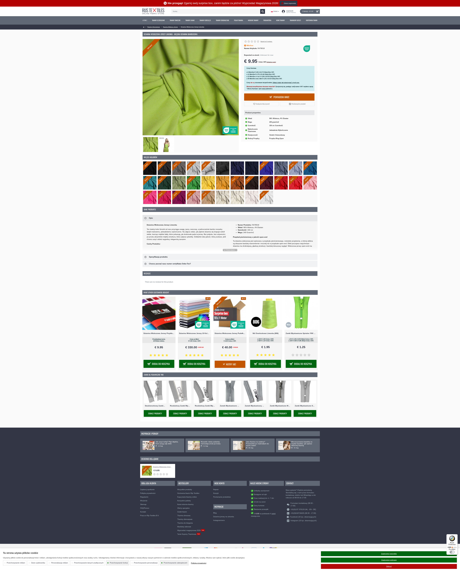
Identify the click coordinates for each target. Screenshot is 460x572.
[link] (145, 20)
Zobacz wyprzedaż (290, 3)
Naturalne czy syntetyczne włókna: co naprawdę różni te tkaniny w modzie (302, 443)
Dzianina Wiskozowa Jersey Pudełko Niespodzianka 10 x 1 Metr (230, 333)
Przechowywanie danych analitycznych (89, 563)
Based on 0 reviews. (266, 41)
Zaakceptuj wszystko (389, 554)
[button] (261, 104)
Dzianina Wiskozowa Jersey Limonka (163, 467)
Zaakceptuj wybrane (389, 560)
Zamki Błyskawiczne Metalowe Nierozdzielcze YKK (280, 406)
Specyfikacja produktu (158, 257)
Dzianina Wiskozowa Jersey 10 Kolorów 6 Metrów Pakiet (194, 333)
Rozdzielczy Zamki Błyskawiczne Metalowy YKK (180, 406)
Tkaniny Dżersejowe (153, 27)
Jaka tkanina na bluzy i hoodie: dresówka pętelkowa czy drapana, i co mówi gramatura (212, 443)
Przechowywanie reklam (16, 563)
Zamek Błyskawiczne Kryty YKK (230, 406)
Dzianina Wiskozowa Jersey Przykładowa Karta (159, 333)
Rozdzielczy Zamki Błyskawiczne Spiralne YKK (205, 406)
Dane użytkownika (38, 563)
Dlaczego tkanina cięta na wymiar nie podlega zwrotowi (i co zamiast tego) (167, 443)
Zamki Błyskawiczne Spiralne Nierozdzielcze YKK (305, 406)
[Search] (262, 11)
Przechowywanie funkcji (119, 563)
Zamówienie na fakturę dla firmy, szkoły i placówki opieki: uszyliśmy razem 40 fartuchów (258, 443)
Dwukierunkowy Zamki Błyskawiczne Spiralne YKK (155, 406)
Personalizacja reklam (59, 563)
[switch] (452, 552)
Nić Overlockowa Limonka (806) (266, 333)
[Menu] (456, 535)
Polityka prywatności (198, 563)
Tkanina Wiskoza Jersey (170, 27)
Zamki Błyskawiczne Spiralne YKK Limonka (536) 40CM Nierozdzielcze (301, 333)
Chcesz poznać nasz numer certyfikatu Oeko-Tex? (170, 264)
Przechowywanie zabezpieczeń (175, 563)
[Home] (143, 27)
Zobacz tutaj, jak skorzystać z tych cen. (286, 82)
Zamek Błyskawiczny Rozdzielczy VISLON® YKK (255, 406)
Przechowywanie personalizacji (145, 563)
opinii (274, 514)
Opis (151, 218)
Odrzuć (389, 566)
